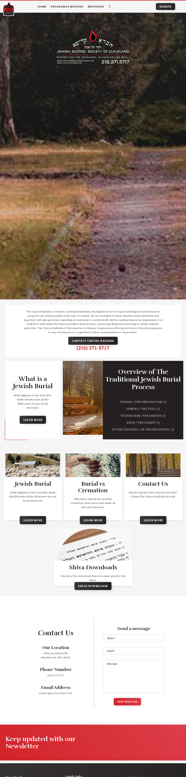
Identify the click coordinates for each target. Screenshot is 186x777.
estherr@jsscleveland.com (55, 693)
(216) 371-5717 (93, 348)
